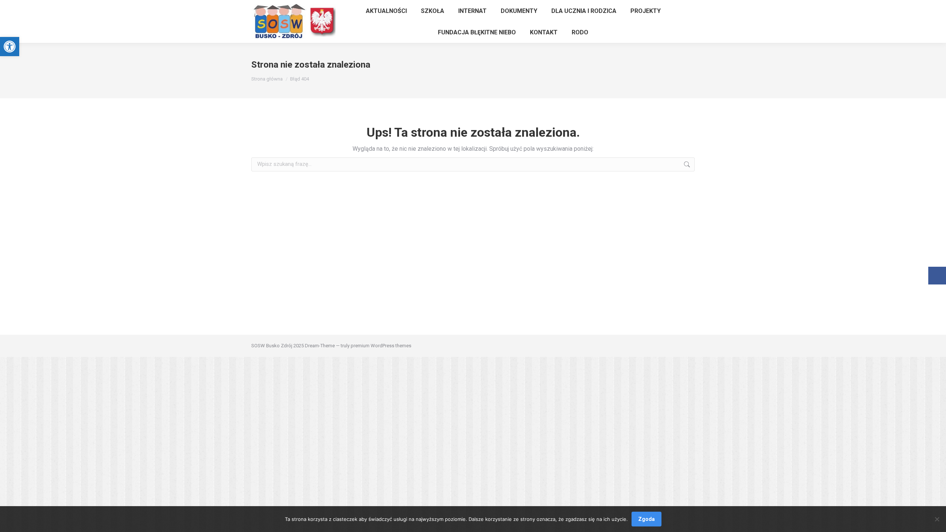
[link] (9, 46)
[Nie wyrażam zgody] (936, 519)
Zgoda (646, 519)
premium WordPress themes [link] (381, 345)
